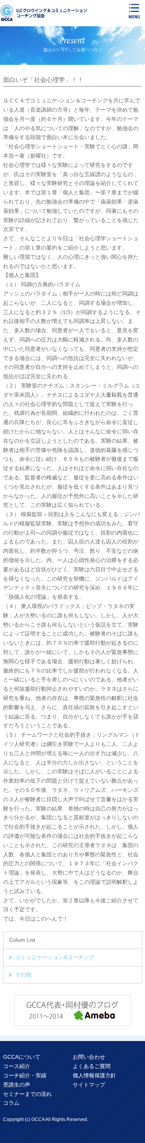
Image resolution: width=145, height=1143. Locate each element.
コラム (11, 1103)
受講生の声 (16, 1085)
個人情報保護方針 (94, 1075)
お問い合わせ (89, 1057)
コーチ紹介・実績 (24, 1075)
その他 (23, 974)
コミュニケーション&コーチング (54, 957)
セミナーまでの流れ (27, 1094)
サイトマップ (89, 1085)
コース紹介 (16, 1066)
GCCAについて (21, 1057)
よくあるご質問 (92, 1066)
